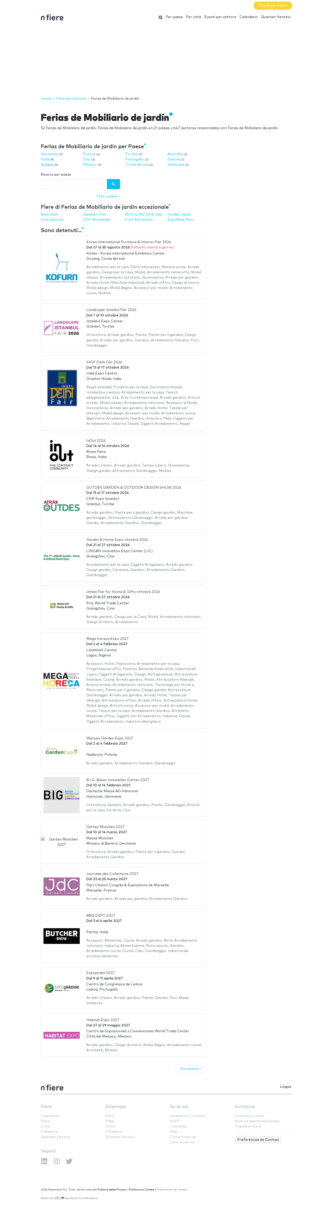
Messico (90, 164)
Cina (86, 159)
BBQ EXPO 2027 (100, 915)
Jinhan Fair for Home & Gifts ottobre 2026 (123, 592)
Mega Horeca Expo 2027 (107, 639)
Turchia (131, 154)
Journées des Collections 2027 (112, 874)
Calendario (248, 17)
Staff (175, 1121)
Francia (89, 154)
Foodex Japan (179, 214)
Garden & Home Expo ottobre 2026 (117, 540)
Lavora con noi (182, 1142)
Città (45, 1126)
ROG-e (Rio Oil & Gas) (144, 214)
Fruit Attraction (139, 219)
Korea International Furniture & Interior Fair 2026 (128, 242)
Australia (175, 154)
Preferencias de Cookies (258, 1140)
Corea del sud (136, 164)
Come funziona (182, 1137)
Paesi (45, 1121)
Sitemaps (115, 1107)
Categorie (49, 1131)
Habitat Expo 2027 (102, 1020)
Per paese (174, 17)
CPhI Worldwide (96, 219)
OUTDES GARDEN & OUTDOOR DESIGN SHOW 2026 (133, 487)
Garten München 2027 (105, 827)
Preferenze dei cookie (172, 1189)
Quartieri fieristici (276, 17)
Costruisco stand (249, 1116)
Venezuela (175, 164)
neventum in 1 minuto (187, 1116)
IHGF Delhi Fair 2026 (104, 362)
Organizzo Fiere (247, 1126)
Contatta (178, 1126)
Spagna (47, 164)
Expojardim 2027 (100, 973)
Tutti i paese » (108, 196)
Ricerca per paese (56, 174)
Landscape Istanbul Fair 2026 (111, 310)
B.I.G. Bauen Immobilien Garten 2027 (117, 780)
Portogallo (134, 159)
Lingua (285, 1087)
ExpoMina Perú (180, 219)
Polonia (173, 159)
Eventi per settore (220, 17)
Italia (45, 159)
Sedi (173, 1131)
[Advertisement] (166, 59)
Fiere (46, 1107)
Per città (193, 17)
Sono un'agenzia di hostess (257, 1121)
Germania (49, 154)
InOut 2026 (96, 440)
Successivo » (190, 1069)
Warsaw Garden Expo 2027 (109, 738)
